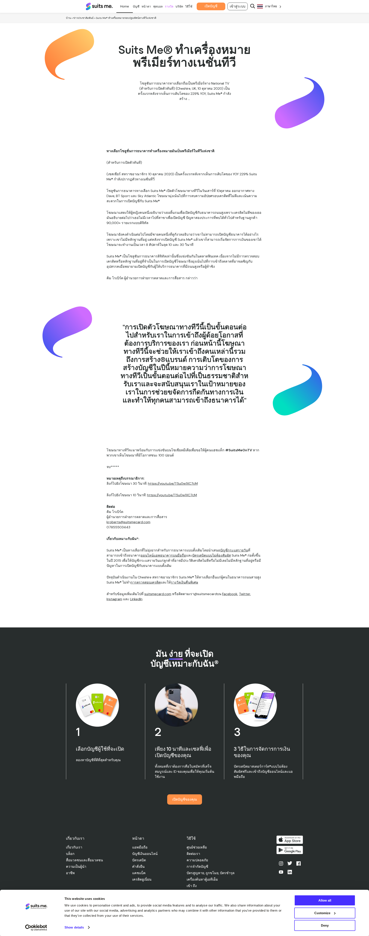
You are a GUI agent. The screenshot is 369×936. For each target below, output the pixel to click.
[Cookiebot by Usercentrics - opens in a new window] (36, 927)
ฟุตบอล (158, 6)
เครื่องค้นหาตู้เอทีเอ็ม (202, 879)
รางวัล (169, 6)
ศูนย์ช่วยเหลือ (197, 847)
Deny (325, 925)
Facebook (229, 594)
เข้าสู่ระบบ (237, 6)
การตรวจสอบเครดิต (146, 582)
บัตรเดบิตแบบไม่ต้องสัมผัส (211, 555)
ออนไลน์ (147, 555)
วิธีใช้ (188, 6)
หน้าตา (146, 6)
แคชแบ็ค (139, 873)
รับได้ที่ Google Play (290, 850)
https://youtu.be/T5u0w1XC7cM (173, 483)
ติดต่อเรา (193, 853)
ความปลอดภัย (197, 860)
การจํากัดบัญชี (197, 866)
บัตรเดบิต (139, 860)
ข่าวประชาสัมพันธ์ (83, 18)
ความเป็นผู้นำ (76, 866)
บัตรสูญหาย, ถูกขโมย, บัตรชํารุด (210, 873)
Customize (322, 913)
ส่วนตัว (124, 6)
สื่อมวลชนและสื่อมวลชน (84, 860)
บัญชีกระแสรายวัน (234, 550)
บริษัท (179, 6)
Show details (74, 927)
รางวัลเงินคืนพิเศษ (184, 582)
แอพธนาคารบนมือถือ (170, 555)
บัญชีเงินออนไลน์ (145, 853)
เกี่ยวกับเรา (74, 847)
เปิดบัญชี (211, 6)
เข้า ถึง (192, 886)
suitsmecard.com (157, 594)
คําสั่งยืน (138, 866)
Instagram (114, 599)
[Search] (252, 6)
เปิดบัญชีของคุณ (184, 799)
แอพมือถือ (140, 847)
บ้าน (68, 18)
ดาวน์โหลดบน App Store (290, 840)
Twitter (244, 594)
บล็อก (70, 853)
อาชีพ (70, 873)
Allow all (324, 900)
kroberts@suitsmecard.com (128, 522)
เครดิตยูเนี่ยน (141, 879)
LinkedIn (136, 599)
